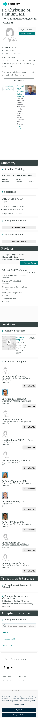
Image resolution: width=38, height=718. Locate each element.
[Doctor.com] (11, 4)
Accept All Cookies (19, 715)
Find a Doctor (23, 681)
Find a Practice (8, 681)
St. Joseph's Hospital (20, 338)
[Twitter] (11, 667)
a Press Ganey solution (14, 659)
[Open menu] (33, 4)
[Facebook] (4, 667)
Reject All (19, 710)
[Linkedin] (8, 667)
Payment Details (19, 241)
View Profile (32, 338)
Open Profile (29, 386)
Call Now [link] (20, 80)
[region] (19, 704)
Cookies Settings (19, 705)
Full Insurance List (19, 227)
